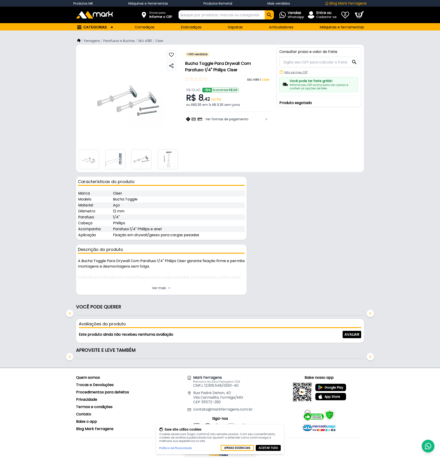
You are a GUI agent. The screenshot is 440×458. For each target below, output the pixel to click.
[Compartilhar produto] (171, 65)
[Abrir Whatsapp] (428, 446)
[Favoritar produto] (171, 54)
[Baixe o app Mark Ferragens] (302, 392)
